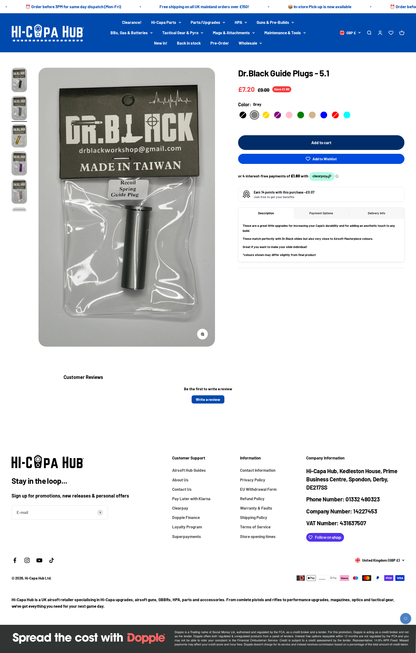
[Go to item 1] (19, 81)
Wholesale (248, 43)
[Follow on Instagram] (27, 560)
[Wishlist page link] (391, 32)
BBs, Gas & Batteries (129, 32)
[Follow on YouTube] (39, 560)
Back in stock (189, 43)
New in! (160, 43)
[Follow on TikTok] (51, 560)
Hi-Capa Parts (163, 22)
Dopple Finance (186, 517)
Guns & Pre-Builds (273, 22)
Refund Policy (252, 498)
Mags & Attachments (231, 32)
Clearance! (132, 22)
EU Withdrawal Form (258, 489)
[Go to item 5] (19, 192)
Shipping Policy (253, 517)
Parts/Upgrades (205, 22)
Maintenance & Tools (282, 32)
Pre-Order (219, 43)
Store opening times (258, 536)
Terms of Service (255, 526)
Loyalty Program (187, 526)
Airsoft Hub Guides (189, 470)
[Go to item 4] (19, 164)
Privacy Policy (252, 479)
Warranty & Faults (256, 507)
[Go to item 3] (19, 136)
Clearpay (180, 507)
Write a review (208, 399)
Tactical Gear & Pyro (180, 32)
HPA (238, 22)
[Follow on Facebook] (15, 560)
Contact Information (257, 470)
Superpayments (186, 536)
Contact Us (182, 489)
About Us (180, 479)
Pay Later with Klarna (191, 498)
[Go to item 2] (19, 109)
